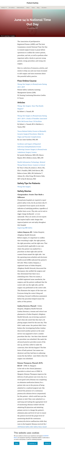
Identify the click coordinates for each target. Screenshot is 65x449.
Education (44, 7)
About (27, 7)
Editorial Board (20, 7)
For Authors (12, 7)
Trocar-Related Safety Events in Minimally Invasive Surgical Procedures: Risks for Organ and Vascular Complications (31, 134)
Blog (38, 7)
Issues (33, 7)
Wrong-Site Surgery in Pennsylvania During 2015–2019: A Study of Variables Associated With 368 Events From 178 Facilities (32, 118)
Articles (3, 7)
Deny (17, 443)
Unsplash (13, 35)
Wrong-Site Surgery (24, 187)
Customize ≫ (33, 443)
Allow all (48, 443)
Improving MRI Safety (24, 228)
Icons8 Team (7, 35)
